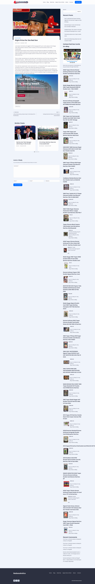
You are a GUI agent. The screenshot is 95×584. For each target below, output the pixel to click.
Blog (48, 2)
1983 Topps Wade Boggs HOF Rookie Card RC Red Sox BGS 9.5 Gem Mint (71, 401)
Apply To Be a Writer (59, 2)
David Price (18, 106)
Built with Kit (21, 101)
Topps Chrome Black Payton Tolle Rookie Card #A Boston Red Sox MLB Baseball (71, 226)
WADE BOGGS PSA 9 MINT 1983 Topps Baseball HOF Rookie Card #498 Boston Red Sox (72, 386)
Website (47, 180)
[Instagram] (19, 581)
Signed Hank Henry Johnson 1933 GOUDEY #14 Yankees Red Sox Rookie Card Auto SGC (72, 507)
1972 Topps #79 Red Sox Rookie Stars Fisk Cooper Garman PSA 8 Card (72, 416)
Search (64, 9)
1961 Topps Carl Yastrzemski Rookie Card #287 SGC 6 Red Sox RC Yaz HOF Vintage (71, 118)
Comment (16, 166)
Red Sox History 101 (67, 555)
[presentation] (25, 133)
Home (44, 2)
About (66, 2)
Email (31, 180)
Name (15, 180)
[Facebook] (14, 581)
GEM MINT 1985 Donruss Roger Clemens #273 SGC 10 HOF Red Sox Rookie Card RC (72, 149)
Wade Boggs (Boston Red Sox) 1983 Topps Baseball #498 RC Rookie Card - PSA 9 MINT (72, 87)
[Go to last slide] (16, 138)
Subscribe (78, 2)
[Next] (57, 138)
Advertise (52, 2)
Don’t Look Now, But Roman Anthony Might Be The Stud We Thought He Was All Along (72, 20)
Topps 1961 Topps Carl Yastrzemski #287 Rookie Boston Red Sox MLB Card (70, 133)
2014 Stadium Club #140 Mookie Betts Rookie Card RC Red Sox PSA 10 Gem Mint (71, 459)
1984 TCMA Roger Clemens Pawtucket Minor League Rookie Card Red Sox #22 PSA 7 (72, 210)
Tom (18, 145)
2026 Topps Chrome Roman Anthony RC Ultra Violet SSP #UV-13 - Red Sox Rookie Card (71, 243)
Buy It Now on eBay (73, 81)
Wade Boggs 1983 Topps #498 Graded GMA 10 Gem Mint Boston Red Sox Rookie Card (72, 258)
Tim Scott (18, 42)
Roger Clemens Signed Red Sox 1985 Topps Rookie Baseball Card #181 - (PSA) (72, 523)
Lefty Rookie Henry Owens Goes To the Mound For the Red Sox (24, 114)
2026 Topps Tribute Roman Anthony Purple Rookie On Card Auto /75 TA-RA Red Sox (72, 492)
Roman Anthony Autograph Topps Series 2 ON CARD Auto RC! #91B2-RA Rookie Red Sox (72, 102)
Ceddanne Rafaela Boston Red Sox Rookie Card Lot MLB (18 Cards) (72, 179)
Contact (71, 2)
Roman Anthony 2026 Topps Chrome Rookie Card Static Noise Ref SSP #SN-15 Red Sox (72, 322)
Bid (68, 253)
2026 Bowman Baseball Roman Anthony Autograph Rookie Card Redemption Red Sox (72, 432)
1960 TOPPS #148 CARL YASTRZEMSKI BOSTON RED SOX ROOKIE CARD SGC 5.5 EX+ (72, 370)
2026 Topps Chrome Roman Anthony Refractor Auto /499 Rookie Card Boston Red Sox (71, 71)
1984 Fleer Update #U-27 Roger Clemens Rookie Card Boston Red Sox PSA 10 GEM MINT (72, 195)
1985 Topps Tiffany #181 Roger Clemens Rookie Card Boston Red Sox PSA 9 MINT (72, 164)
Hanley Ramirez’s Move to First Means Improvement (51, 114)
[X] (16, 581)
